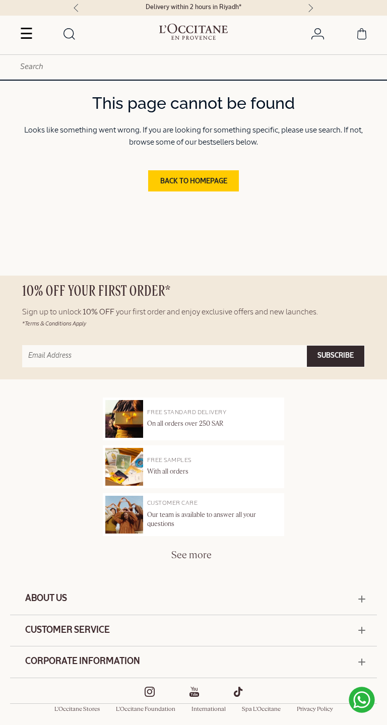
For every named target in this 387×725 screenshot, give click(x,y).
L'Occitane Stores (77, 709)
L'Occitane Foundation (145, 709)
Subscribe (335, 355)
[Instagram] (150, 691)
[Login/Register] (317, 35)
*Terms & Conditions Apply (54, 323)
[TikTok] (238, 691)
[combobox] (193, 67)
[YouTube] (194, 691)
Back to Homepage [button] (193, 181)
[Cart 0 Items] (361, 35)
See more (191, 555)
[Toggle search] (69, 35)
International (208, 709)
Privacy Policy (315, 709)
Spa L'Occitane (261, 709)
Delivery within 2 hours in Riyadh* (193, 7)
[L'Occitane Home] (193, 32)
